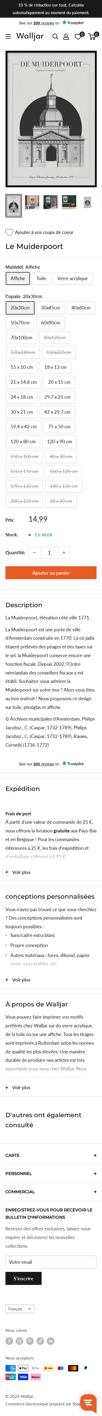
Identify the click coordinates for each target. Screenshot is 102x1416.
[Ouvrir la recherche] (55, 37)
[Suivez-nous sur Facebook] (9, 1341)
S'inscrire (23, 1278)
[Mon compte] (66, 37)
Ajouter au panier (51, 573)
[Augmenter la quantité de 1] (64, 552)
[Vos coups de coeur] (78, 37)
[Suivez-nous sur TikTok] (40, 1341)
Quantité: (15, 552)
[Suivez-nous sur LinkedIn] (50, 1341)
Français (15, 1309)
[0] (92, 36)
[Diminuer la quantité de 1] (34, 552)
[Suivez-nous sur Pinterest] (30, 1341)
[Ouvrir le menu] (8, 36)
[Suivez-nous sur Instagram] (19, 1341)
